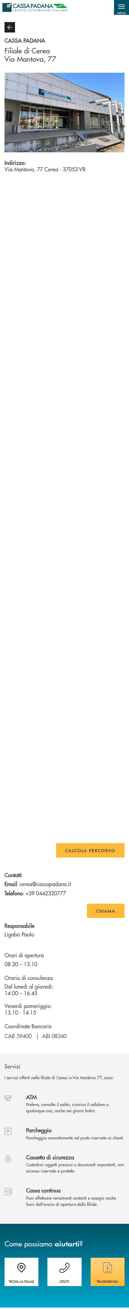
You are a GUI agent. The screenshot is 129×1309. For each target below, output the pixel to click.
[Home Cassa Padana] (35, 7)
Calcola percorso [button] (90, 850)
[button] (121, 7)
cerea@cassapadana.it (45, 884)
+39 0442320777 (46, 893)
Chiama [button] (106, 911)
